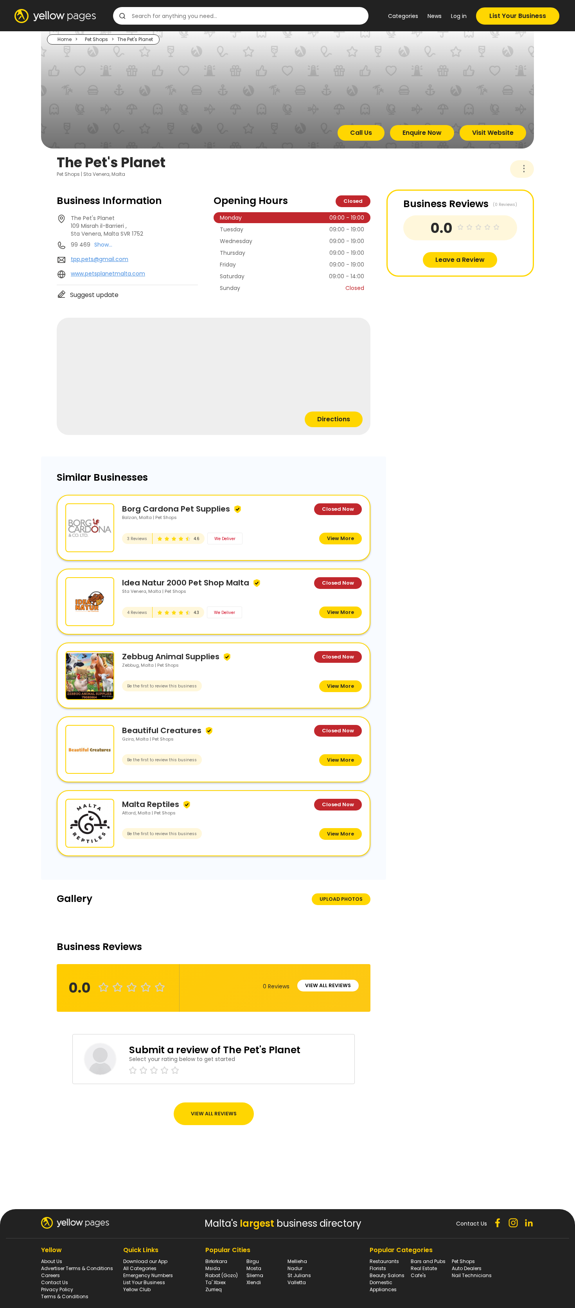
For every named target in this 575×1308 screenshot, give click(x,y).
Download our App (145, 1261)
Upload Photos (341, 899)
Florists (378, 1268)
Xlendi (253, 1282)
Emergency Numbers (148, 1275)
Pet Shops (96, 39)
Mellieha (297, 1261)
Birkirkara (216, 1261)
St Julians (299, 1275)
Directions (333, 419)
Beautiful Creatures (161, 730)
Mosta (253, 1268)
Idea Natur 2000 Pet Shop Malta (185, 582)
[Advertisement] (445, 331)
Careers (50, 1275)
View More (340, 538)
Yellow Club (137, 1289)
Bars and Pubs (428, 1261)
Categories (403, 16)
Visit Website (493, 132)
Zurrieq (213, 1289)
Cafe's (418, 1275)
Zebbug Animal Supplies (170, 656)
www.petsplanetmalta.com (108, 273)
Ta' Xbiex (215, 1282)
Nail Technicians (472, 1275)
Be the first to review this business (162, 686)
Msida (212, 1268)
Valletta (297, 1282)
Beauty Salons (387, 1275)
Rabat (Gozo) (221, 1275)
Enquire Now (422, 132)
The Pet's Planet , (107, 226)
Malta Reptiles (150, 804)
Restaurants (384, 1261)
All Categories (139, 1268)
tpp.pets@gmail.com (99, 259)
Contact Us (54, 1282)
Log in (459, 16)
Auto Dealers (467, 1268)
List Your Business (517, 15)
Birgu (252, 1261)
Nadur (295, 1268)
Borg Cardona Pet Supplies (176, 508)
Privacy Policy (57, 1289)
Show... (103, 245)
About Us (51, 1261)
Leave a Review (460, 259)
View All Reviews (328, 985)
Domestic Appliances (383, 1286)
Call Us (361, 132)
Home (65, 39)
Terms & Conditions (64, 1296)
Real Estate (424, 1268)
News (435, 16)
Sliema (254, 1275)
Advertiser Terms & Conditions (77, 1268)
